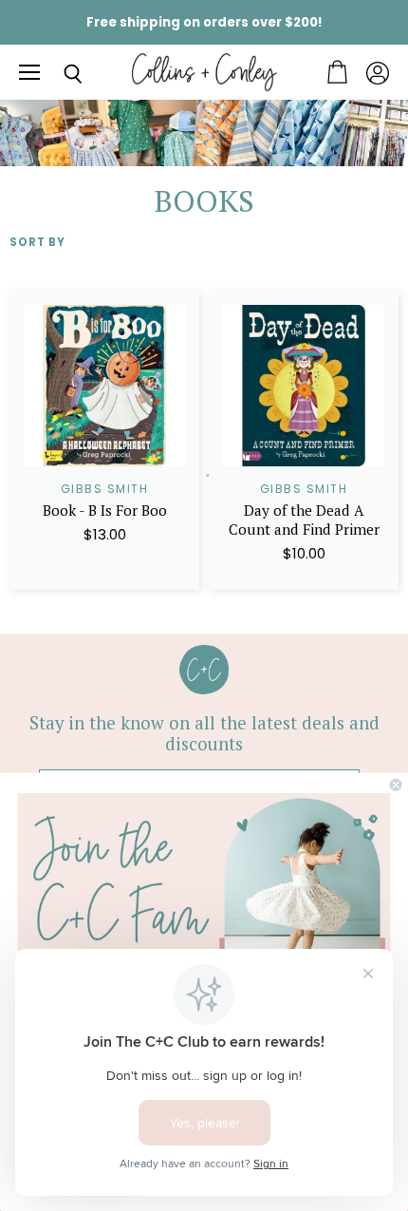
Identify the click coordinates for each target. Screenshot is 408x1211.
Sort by (37, 243)
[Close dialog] (395, 784)
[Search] (58, 74)
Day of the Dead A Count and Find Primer (304, 520)
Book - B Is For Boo (105, 510)
